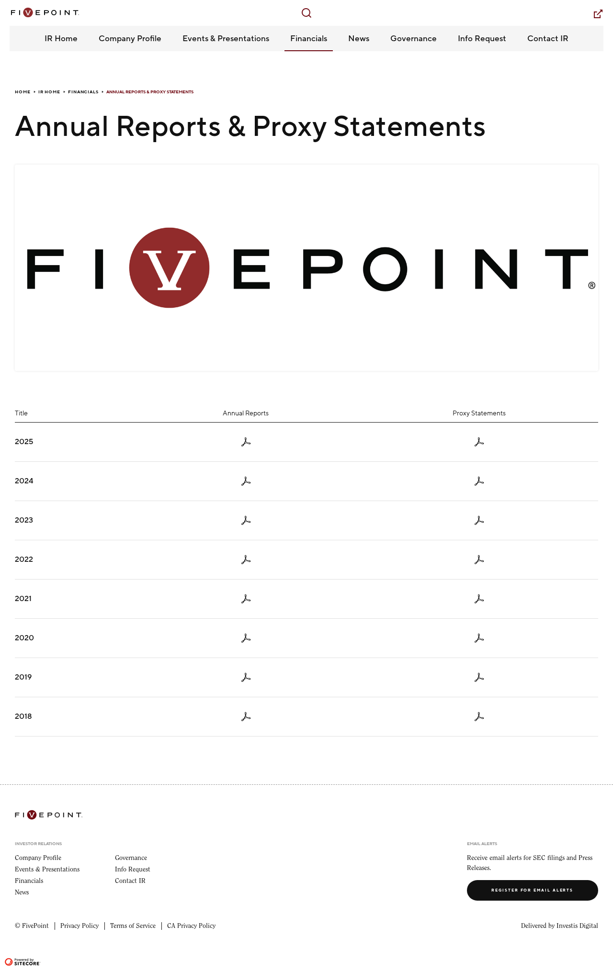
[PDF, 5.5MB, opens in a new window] (246, 481)
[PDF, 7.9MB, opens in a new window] (479, 599)
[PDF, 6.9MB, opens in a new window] (479, 481)
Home (23, 92)
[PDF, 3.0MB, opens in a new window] (246, 559)
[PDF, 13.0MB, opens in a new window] (479, 559)
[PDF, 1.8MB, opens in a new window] (479, 677)
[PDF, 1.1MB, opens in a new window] (246, 677)
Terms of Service (133, 926)
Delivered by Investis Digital (559, 926)
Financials (83, 92)
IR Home (49, 92)
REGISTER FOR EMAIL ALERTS (532, 890)
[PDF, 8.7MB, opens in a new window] (479, 442)
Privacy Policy (79, 926)
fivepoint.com (592, 13)
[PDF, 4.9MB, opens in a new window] (479, 520)
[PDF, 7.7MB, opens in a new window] (246, 442)
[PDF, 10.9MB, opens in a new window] (246, 599)
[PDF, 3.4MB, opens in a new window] (246, 638)
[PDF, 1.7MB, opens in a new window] (246, 520)
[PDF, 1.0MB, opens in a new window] (246, 716)
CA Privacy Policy (191, 926)
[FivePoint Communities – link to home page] (44, 12)
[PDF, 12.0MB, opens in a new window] (479, 638)
